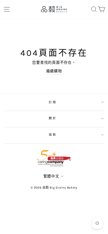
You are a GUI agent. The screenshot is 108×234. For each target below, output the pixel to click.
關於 (53, 118)
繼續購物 (54, 71)
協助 (53, 134)
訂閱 (53, 102)
